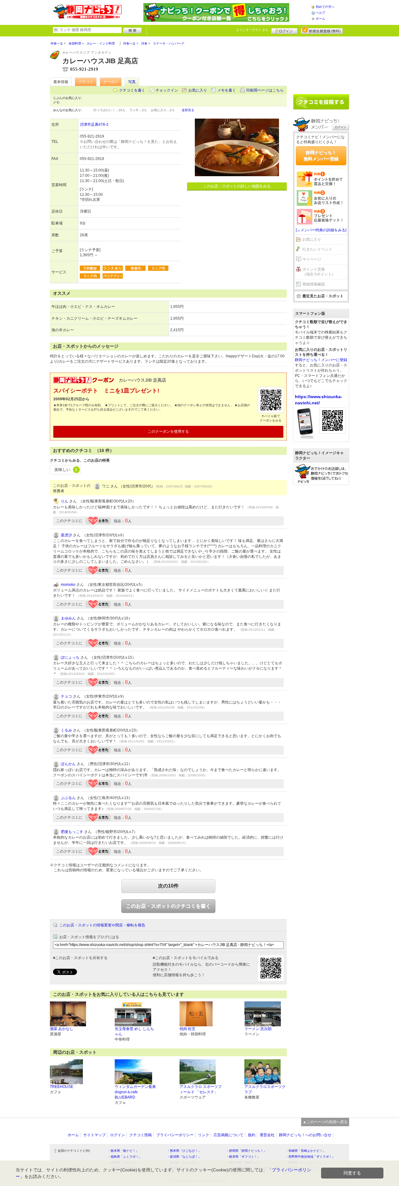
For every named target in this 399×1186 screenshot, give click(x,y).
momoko (68, 584)
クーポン (110, 82)
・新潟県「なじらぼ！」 (184, 1156)
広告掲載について (228, 1135)
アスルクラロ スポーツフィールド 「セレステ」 (201, 1089)
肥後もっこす (72, 832)
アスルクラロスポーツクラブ (265, 1089)
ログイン (284, 30)
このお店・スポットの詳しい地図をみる (237, 186)
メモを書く (226, 90)
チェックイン (167, 90)
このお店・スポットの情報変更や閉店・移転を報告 (102, 925)
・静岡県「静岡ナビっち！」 (246, 1150)
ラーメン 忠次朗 (258, 1029)
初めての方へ (325, 6)
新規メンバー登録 (322, 30)
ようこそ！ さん (252, 29)
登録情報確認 (313, 284)
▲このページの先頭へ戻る (325, 1122)
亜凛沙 (66, 535)
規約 (251, 1135)
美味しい (65, 469)
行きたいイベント (317, 249)
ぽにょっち (70, 657)
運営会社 (267, 1135)
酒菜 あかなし (61, 1029)
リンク (203, 1135)
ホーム (320, 18)
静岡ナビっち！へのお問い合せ (305, 1135)
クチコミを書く (132, 90)
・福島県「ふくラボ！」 (125, 1156)
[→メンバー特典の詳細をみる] (321, 230)
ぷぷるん (68, 798)
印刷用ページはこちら (265, 90)
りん (64, 501)
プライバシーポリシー (175, 1135)
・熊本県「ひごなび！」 (184, 1150)
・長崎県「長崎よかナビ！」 (305, 1150)
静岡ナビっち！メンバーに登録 (321, 360)
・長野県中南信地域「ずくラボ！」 (310, 1156)
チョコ (66, 696)
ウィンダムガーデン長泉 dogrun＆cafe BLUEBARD (135, 1092)
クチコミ (85, 82)
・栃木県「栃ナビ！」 (123, 1150)
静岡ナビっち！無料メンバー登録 (321, 155)
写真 (132, 82)
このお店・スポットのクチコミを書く (168, 906)
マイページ (311, 259)
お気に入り (197, 90)
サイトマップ (94, 1135)
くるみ (66, 730)
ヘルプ (320, 12)
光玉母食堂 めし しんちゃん (134, 1031)
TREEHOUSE (61, 1087)
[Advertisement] (321, 63)
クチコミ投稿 (140, 1135)
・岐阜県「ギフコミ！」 (243, 1156)
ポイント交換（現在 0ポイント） (318, 272)
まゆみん (68, 618)
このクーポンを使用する (168, 431)
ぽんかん (68, 764)
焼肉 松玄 (187, 1029)
